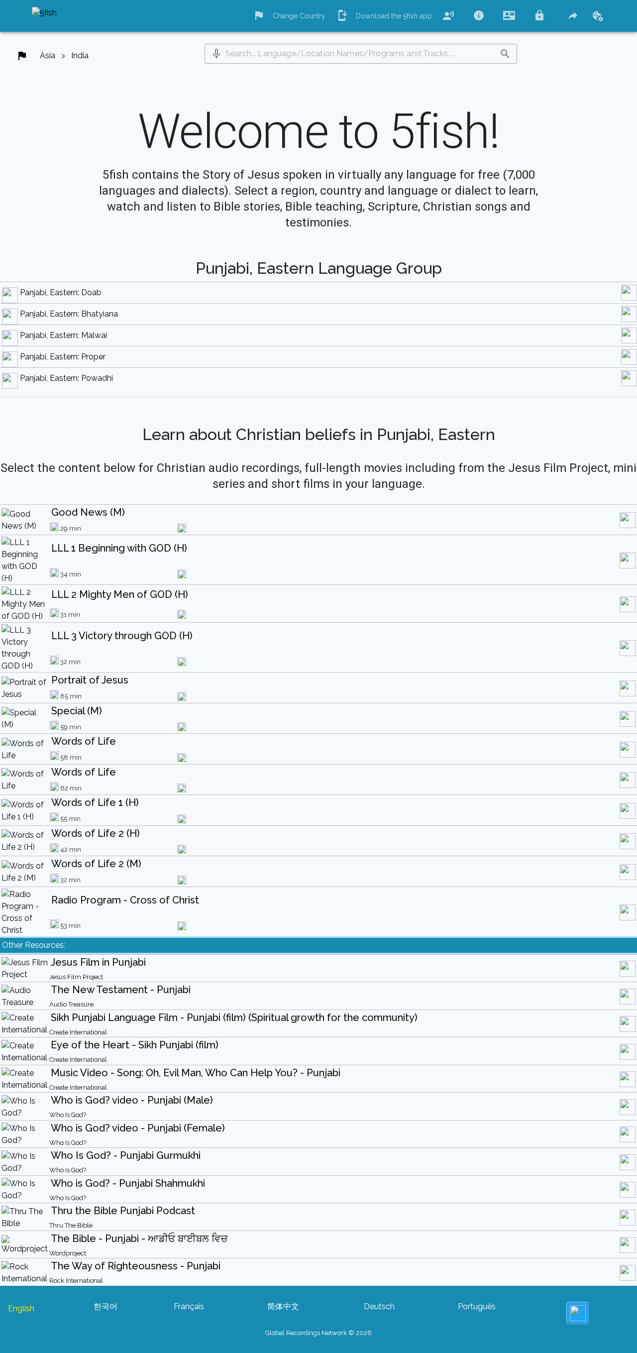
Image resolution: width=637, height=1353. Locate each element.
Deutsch (379, 1306)
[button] (216, 54)
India (80, 55)
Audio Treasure (71, 1004)
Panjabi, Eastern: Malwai (63, 335)
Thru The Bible (71, 1225)
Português (477, 1306)
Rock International (76, 1280)
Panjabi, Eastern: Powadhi (66, 378)
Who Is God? (67, 1115)
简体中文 (283, 1306)
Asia (47, 55)
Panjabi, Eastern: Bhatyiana (69, 314)
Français (189, 1306)
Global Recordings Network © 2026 (318, 1333)
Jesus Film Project (76, 977)
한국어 (105, 1306)
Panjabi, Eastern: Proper (63, 356)
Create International (78, 1032)
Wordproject (67, 1253)
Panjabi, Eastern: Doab (61, 292)
